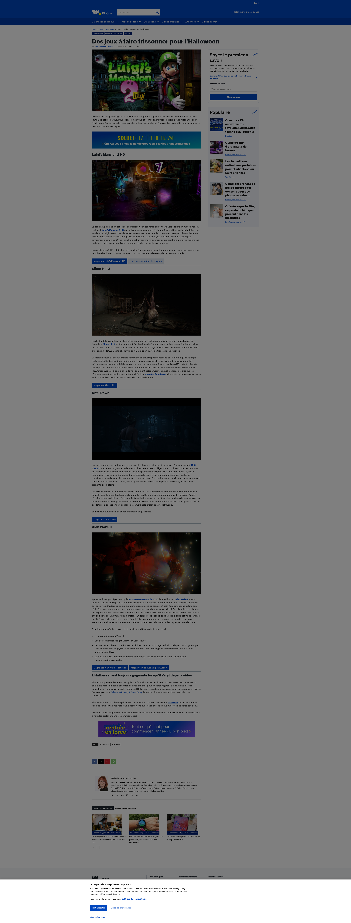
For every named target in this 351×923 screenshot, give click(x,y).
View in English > (97, 917)
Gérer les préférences (121, 908)
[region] (175, 901)
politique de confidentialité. (134, 899)
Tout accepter (98, 908)
